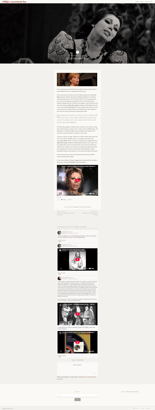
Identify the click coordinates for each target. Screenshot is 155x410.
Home (137, 1)
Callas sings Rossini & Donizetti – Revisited (90, 213)
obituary (89, 207)
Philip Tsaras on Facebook (130, 391)
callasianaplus (66, 277)
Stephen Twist (66, 231)
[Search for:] (151, 1)
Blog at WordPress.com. (7, 408)
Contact (147, 1)
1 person (63, 240)
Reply (60, 241)
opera (70, 207)
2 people (64, 355)
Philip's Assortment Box (14, 1)
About (142, 1)
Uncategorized (75, 207)
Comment (94, 373)
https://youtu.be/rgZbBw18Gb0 (77, 237)
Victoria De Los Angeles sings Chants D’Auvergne (65, 213)
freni (85, 207)
